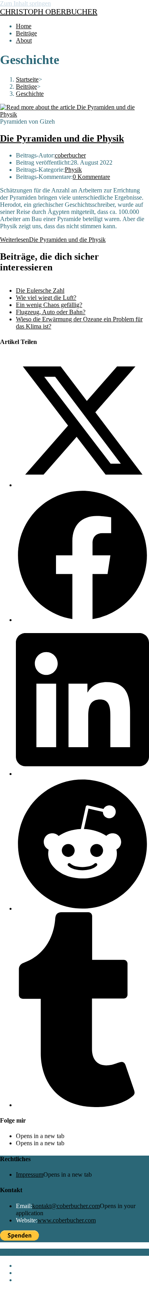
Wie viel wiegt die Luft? (46, 297)
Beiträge (26, 1272)
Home (23, 1265)
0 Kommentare (91, 176)
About (24, 1279)
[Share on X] (82, 485)
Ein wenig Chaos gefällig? (49, 304)
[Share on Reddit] (82, 908)
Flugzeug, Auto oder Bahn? (50, 312)
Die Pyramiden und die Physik (62, 138)
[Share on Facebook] (82, 619)
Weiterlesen (53, 239)
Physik (73, 169)
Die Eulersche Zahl (40, 290)
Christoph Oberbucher (48, 11)
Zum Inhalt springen (25, 3)
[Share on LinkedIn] (82, 773)
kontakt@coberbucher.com (66, 1206)
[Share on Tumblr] (82, 1105)
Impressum (29, 1174)
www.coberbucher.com (66, 1220)
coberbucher (70, 155)
